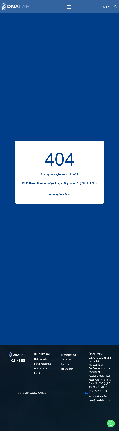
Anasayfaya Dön (59, 194)
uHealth (86, 393)
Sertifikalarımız (42, 363)
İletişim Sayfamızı (65, 183)
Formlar (65, 364)
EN (108, 6)
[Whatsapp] (111, 423)
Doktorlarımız (41, 368)
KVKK (37, 373)
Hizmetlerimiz (68, 355)
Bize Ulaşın (67, 368)
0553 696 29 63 (98, 391)
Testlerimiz (67, 359)
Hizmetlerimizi (38, 183)
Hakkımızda (40, 359)
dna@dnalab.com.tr (100, 400)
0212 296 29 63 (98, 395)
